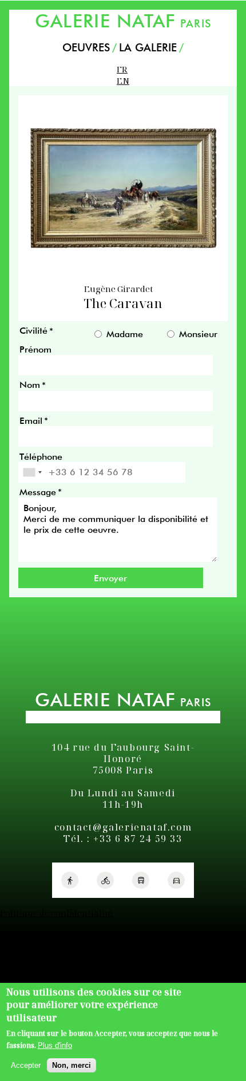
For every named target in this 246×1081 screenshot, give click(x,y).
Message (37, 492)
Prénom (35, 349)
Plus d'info (55, 1045)
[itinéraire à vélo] (105, 880)
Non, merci (71, 1065)
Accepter (26, 1065)
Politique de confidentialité (56, 912)
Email (30, 420)
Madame (124, 334)
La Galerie (148, 47)
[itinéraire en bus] (140, 880)
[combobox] (32, 472)
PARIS (123, 21)
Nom (29, 385)
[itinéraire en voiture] (176, 880)
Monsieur (198, 334)
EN (123, 80)
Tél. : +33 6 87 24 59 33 (123, 838)
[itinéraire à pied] (69, 880)
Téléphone (40, 456)
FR (122, 69)
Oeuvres (86, 47)
